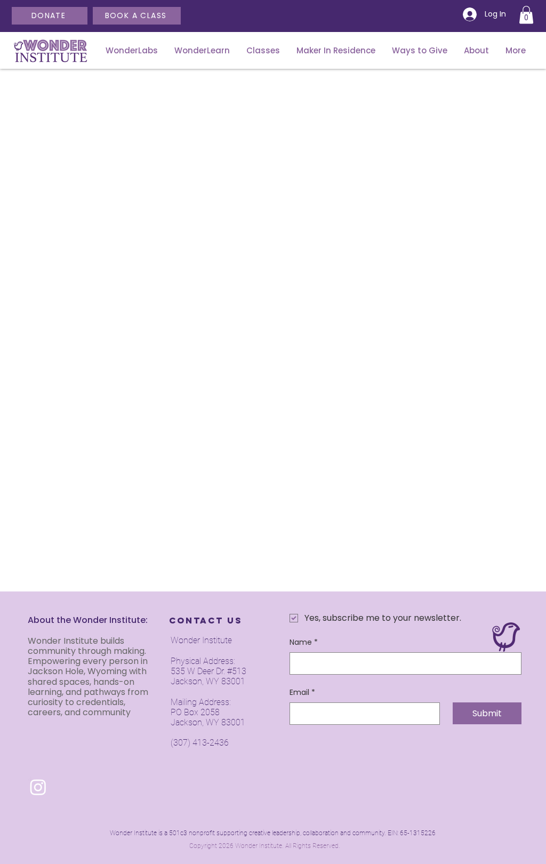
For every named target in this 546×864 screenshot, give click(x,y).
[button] (526, 14)
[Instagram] (38, 787)
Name (304, 642)
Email (302, 692)
